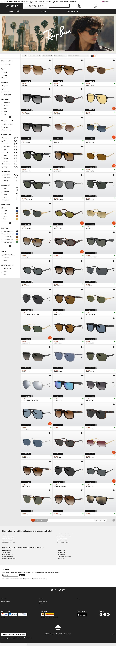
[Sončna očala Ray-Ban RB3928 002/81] (100, 471)
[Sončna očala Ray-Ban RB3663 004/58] (100, 356)
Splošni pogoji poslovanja (8, 638)
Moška (5, 75)
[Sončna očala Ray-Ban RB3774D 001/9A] (100, 299)
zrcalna (5, 260)
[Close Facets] (10, 56)
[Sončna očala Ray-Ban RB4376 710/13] (68, 499)
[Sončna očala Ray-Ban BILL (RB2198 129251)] (36, 69)
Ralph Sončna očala (61, 540)
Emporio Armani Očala (8, 558)
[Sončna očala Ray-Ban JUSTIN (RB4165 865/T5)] (68, 155)
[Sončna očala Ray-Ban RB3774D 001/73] (100, 69)
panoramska (7, 164)
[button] (11, 6)
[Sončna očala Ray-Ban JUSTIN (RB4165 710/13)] (68, 413)
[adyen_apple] (19, 614)
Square (5, 197)
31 (96, 520)
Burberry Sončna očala (62, 542)
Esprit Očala (61, 558)
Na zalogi (6, 91)
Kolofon (29, 638)
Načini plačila (43, 601)
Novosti (6, 86)
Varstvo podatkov (21, 638)
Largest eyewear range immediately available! (16, 1)
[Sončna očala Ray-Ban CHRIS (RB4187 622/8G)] (100, 385)
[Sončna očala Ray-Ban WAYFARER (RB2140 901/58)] (36, 184)
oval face (6, 191)
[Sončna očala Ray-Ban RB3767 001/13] (68, 127)
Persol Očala (61, 550)
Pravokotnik (7, 146)
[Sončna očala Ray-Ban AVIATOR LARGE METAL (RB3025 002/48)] (36, 299)
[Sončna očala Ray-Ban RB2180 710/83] (68, 327)
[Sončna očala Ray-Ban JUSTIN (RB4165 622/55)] (68, 385)
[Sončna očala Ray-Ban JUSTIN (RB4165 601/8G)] (36, 127)
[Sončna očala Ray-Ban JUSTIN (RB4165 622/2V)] (100, 327)
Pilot (5, 141)
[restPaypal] (14, 614)
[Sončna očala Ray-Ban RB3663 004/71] (36, 356)
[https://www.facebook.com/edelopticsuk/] (101, 615)
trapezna (6, 152)
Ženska (5, 72)
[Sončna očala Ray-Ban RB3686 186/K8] (100, 184)
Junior (5, 78)
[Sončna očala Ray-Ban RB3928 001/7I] (100, 213)
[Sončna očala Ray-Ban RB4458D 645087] (68, 184)
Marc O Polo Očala (7, 556)
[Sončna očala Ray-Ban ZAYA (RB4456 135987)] (68, 442)
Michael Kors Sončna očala (63, 536)
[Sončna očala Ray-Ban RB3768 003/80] (36, 442)
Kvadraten (6, 138)
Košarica (96, 7)
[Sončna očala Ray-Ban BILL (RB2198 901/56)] (36, 413)
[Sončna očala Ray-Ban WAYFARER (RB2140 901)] (36, 155)
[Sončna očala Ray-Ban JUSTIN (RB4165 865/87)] (100, 413)
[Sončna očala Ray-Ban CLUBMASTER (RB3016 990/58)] (36, 499)
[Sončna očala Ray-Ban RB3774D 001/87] (36, 213)
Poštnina (41, 603)
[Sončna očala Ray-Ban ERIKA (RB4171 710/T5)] (36, 241)
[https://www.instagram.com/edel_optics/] (104, 615)
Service (41, 599)
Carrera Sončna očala (8, 540)
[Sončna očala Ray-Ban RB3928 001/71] (36, 327)
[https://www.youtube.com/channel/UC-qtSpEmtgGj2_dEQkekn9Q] (108, 615)
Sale (5, 89)
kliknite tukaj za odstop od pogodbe (14, 634)
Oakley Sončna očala (8, 536)
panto (5, 155)
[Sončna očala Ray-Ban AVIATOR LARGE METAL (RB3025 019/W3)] (36, 385)
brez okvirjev (7, 177)
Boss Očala (61, 554)
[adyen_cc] (2, 614)
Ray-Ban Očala (6, 550)
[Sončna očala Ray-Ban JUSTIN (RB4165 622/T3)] (36, 98)
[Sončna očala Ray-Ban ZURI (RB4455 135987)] (68, 98)
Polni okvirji (7, 174)
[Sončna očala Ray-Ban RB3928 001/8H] (100, 442)
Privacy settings (5, 601)
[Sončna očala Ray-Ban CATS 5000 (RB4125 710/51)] (68, 69)
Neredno (6, 143)
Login (79, 7)
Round (5, 194)
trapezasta (6, 200)
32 (100, 520)
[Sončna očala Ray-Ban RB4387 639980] (68, 356)
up (113, 633)
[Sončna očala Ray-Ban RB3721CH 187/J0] (100, 499)
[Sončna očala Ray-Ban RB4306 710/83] (68, 299)
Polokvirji (6, 180)
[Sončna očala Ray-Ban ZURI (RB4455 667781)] (36, 270)
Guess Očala (61, 552)
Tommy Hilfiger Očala (64, 556)
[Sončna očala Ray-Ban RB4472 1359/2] (68, 213)
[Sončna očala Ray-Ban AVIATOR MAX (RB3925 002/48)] (68, 471)
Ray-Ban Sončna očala (8, 534)
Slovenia (106, 1)
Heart (5, 188)
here (45, 578)
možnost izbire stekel (9, 254)
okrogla (6, 158)
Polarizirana (7, 257)
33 (104, 520)
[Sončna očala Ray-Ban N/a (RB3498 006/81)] (100, 270)
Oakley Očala (6, 552)
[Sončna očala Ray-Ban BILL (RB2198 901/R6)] (100, 98)
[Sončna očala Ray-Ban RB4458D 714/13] (68, 270)
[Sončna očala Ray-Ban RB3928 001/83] (100, 155)
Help (78, 599)
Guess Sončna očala (61, 538)
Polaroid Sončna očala (8, 542)
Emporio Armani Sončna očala (64, 534)
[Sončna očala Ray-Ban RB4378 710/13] (36, 471)
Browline (6, 161)
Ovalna (5, 149)
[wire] (24, 614)
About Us (4, 599)
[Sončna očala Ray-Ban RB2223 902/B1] (68, 241)
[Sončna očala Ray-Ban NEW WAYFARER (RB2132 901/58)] (100, 241)
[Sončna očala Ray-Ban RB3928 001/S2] (100, 127)
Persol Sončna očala (8, 538)
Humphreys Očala (7, 554)
